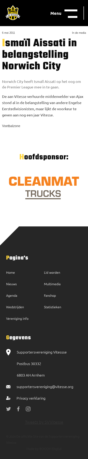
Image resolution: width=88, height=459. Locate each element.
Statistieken (52, 307)
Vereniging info (17, 318)
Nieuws (11, 284)
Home (10, 272)
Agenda (11, 295)
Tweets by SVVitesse (44, 421)
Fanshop (50, 295)
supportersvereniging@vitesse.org (45, 386)
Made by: (32, 449)
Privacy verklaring (31, 398)
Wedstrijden (15, 307)
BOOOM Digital (50, 449)
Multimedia (52, 284)
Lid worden (52, 272)
